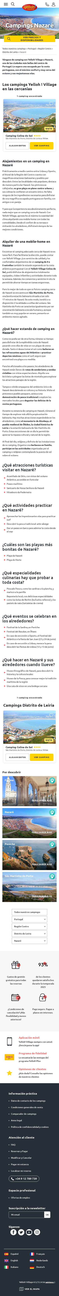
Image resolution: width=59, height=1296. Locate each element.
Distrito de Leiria (22, 933)
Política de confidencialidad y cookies (30, 1127)
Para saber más (42, 800)
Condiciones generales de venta (27, 1107)
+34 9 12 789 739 (26, 1178)
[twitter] (21, 1232)
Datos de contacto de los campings (28, 1101)
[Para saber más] (29, 791)
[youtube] (29, 1232)
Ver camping (41, 146)
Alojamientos (17, 146)
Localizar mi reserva (21, 1171)
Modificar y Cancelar (21, 1158)
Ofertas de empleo (20, 1197)
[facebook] (13, 1232)
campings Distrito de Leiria (28, 705)
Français (40, 1254)
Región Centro (21, 926)
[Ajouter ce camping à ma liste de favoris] (51, 103)
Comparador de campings (23, 1114)
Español (14, 1254)
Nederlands (42, 1260)
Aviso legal (16, 1120)
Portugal (18, 919)
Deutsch (40, 1267)
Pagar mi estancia (20, 1164)
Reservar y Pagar (19, 1151)
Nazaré (17, 941)
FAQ (13, 1144)
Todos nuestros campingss (27, 912)
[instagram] (37, 1232)
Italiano (14, 1267)
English (14, 1260)
